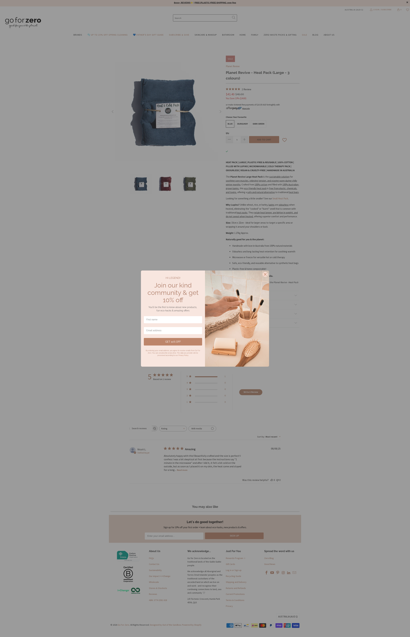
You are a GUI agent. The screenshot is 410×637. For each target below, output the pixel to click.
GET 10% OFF (173, 341)
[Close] (265, 274)
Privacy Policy (183, 355)
